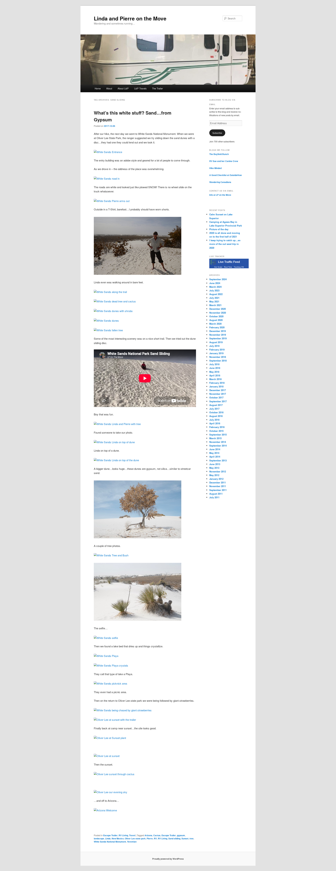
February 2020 (217, 327)
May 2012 (214, 475)
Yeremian (131, 841)
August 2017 (216, 405)
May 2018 (214, 371)
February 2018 (217, 382)
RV (155, 838)
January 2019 (216, 353)
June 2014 (214, 449)
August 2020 (216, 320)
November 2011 (217, 486)
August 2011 (216, 493)
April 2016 (214, 423)
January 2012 (216, 478)
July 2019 (214, 346)
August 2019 (216, 342)
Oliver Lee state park (135, 838)
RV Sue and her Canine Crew (223, 161)
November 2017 (217, 393)
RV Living (123, 835)
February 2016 (217, 427)
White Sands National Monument (110, 841)
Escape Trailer (110, 835)
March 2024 (215, 286)
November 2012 (217, 471)
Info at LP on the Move (220, 194)
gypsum (181, 835)
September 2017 (218, 401)
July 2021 (214, 297)
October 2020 (216, 316)
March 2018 (215, 379)
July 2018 (214, 364)
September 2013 (218, 460)
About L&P (123, 88)
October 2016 (216, 412)
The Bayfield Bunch (219, 154)
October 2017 (216, 397)
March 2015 (215, 438)
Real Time (228, 267)
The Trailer (157, 88)
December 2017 (217, 390)
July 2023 (214, 290)
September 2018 (218, 360)
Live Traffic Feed (229, 261)
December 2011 (217, 482)
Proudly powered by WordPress (168, 858)
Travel (132, 835)
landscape (99, 838)
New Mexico (118, 838)
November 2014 (217, 442)
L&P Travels (140, 88)
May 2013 (214, 467)
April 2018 (214, 375)
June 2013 (214, 464)
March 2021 (215, 305)
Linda (108, 838)
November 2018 (217, 357)
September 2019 (218, 338)
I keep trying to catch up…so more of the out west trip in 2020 (224, 244)
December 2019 (217, 331)
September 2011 (218, 490)
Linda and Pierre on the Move (130, 18)
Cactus (156, 835)
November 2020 (217, 312)
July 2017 (214, 408)
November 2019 (217, 334)
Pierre (150, 838)
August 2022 (216, 294)
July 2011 (214, 497)
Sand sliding (174, 838)
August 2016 (216, 416)
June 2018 (214, 368)
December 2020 (217, 308)
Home (98, 88)
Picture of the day (218, 229)
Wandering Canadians (220, 182)
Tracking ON (239, 267)
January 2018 (216, 386)
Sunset (184, 838)
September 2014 (218, 445)
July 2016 (214, 419)
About (109, 88)
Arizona (148, 835)
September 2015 (218, 434)
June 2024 (214, 283)
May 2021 (214, 301)
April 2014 (214, 456)
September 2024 (218, 279)
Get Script (218, 267)
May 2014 (214, 453)
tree (192, 838)
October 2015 (216, 431)
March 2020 (215, 323)
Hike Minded (215, 168)
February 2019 (217, 349)
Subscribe (217, 132)
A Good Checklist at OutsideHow (225, 175)
